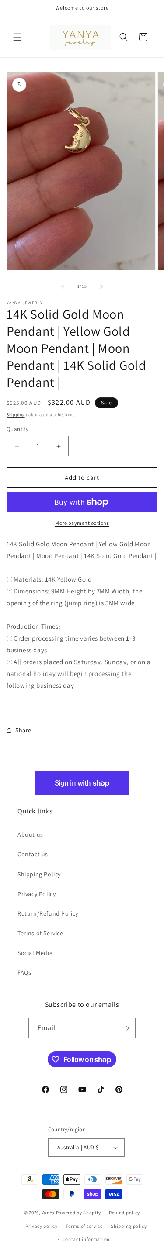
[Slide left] (63, 286)
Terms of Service (40, 933)
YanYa (48, 1213)
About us (30, 834)
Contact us (32, 854)
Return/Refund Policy (47, 913)
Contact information (86, 1239)
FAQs (24, 972)
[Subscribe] (125, 1028)
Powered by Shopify (78, 1213)
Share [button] (23, 730)
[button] (17, 37)
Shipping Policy (39, 874)
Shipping (16, 414)
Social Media (34, 953)
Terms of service (84, 1226)
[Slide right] (101, 286)
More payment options (82, 523)
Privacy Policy (36, 894)
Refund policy (124, 1213)
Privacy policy (41, 1226)
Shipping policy (129, 1226)
